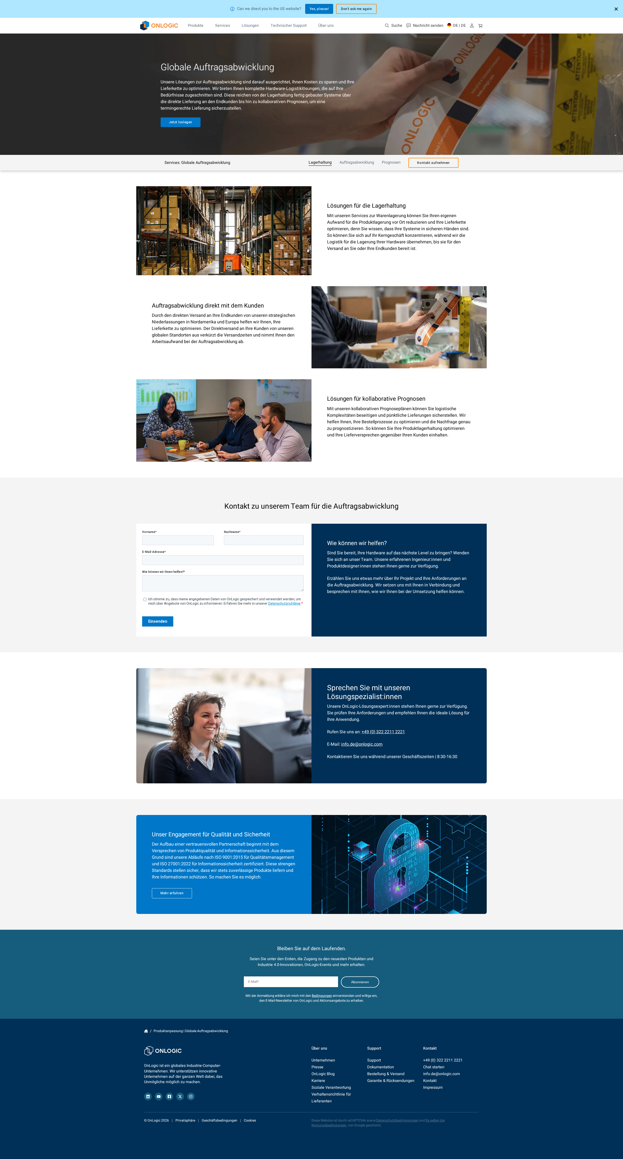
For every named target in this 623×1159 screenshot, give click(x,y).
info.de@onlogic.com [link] (362, 744)
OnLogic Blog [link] (323, 1074)
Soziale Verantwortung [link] (331, 1087)
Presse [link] (317, 1067)
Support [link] (374, 1060)
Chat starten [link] (433, 1067)
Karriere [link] (318, 1081)
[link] (159, 25)
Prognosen (391, 162)
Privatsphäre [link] (185, 1120)
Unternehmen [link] (323, 1060)
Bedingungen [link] (322, 995)
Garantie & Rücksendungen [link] (390, 1081)
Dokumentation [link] (380, 1067)
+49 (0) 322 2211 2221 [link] (383, 732)
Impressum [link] (433, 1087)
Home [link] (146, 1031)
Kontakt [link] (430, 1081)
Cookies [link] (250, 1120)
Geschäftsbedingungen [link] (219, 1120)
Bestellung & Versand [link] (385, 1074)
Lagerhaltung (320, 162)
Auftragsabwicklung (356, 162)
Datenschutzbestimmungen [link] (397, 1120)
